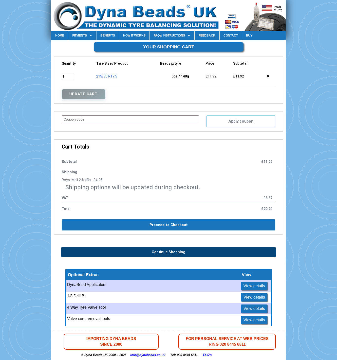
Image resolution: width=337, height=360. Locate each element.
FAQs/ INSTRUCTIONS (169, 35)
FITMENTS (79, 35)
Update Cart (83, 94)
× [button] (268, 76)
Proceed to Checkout (169, 225)
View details (254, 286)
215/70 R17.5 (106, 76)
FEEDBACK (207, 35)
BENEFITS (107, 35)
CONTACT (231, 35)
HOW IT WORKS (134, 35)
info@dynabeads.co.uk (147, 355)
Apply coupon (240, 121)
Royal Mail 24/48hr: (82, 180)
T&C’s (207, 355)
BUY (249, 35)
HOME (59, 35)
